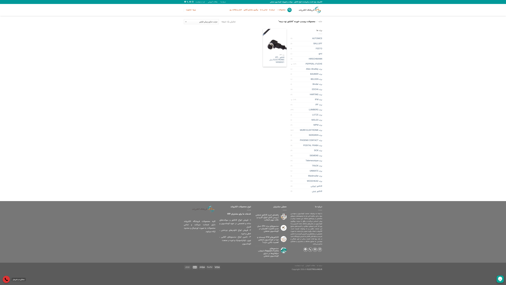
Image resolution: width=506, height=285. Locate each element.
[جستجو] (289, 10)
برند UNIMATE (316, 171)
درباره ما (223, 2)
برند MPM (317, 125)
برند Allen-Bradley (314, 69)
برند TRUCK (317, 166)
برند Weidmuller (315, 176)
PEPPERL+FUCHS (314, 64)
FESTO (319, 49)
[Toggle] (292, 64)
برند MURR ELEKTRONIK (311, 130)
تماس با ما (263, 10)
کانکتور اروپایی (316, 186)
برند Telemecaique (314, 161)
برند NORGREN (315, 135)
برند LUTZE (317, 115)
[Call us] (187, 2)
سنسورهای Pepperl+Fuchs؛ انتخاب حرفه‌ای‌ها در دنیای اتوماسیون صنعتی (268, 252)
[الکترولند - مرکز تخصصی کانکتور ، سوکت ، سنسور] (309, 10)
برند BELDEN (316, 79)
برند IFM (318, 99)
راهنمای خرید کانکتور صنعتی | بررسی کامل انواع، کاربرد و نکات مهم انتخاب (267, 217)
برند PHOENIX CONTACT (311, 140)
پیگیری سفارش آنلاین (251, 10)
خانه (320, 21)
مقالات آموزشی (213, 2)
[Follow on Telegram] (185, 2)
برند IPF (318, 104)
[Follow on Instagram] (192, 2)
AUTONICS (317, 38)
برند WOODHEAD (314, 181)
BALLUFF (317, 43)
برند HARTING (316, 94)
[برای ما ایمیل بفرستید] (190, 2)
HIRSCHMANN (315, 59)
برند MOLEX (317, 120)
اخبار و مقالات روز (236, 10)
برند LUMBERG (315, 110)
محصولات (282, 10)
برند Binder (317, 84)
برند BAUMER (316, 74)
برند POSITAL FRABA (312, 145)
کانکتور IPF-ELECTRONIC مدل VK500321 (276, 60)
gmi (320, 54)
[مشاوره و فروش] (6, 279)
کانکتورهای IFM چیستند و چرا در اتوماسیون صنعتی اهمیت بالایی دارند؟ (268, 240)
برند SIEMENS (316, 155)
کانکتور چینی (317, 191)
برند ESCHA (317, 89)
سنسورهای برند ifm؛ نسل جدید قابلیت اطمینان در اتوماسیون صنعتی (268, 229)
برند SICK (318, 150)
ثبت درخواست (200, 2)
